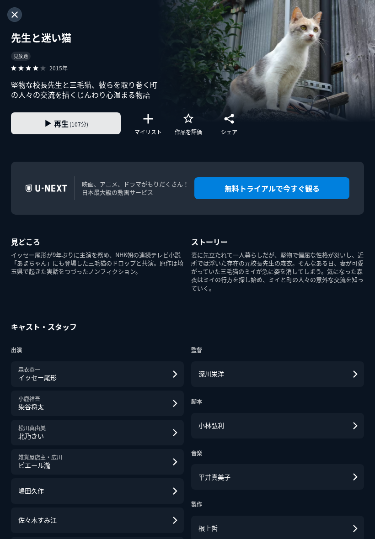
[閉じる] (14, 14)
